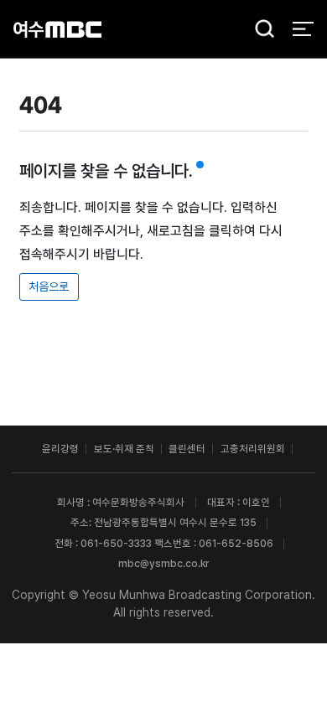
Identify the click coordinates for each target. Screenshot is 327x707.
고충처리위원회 (253, 448)
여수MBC (57, 29)
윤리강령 (60, 448)
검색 (260, 30)
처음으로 (49, 286)
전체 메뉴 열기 (303, 29)
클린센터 (187, 448)
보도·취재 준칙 (124, 448)
